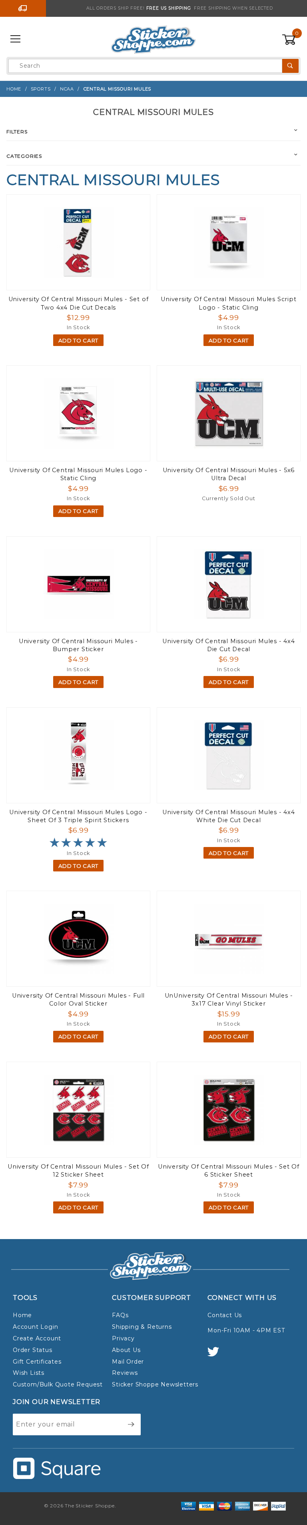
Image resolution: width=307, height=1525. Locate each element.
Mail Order (128, 1361)
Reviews (125, 1372)
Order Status (32, 1350)
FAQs (120, 1315)
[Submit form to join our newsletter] (131, 1424)
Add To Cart (78, 340)
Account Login (35, 1326)
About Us (126, 1350)
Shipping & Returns (141, 1326)
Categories (24, 156)
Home (22, 1315)
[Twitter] (216, 1355)
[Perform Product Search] (290, 66)
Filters (17, 132)
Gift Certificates (37, 1361)
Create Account (37, 1338)
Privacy (123, 1338)
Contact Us (224, 1315)
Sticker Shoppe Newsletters (155, 1384)
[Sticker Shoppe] (153, 38)
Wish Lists (28, 1372)
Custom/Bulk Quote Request (58, 1384)
